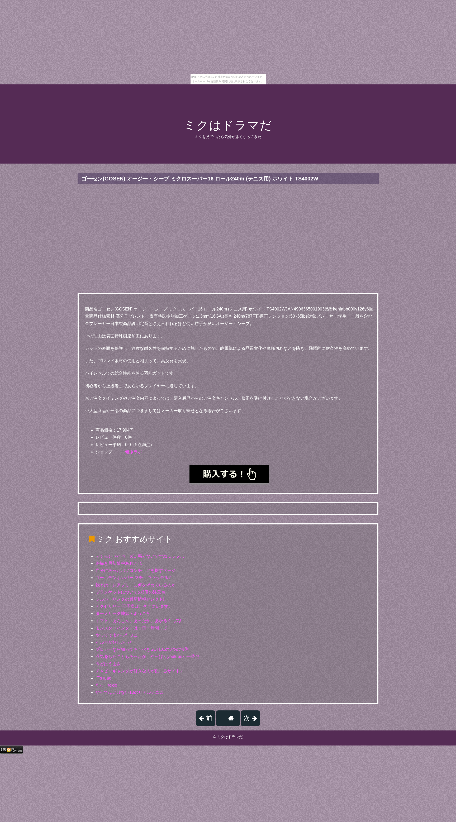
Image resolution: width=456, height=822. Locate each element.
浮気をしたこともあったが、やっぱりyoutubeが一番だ (147, 656)
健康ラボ (133, 452)
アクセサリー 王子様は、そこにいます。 (134, 606)
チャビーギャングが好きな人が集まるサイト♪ (139, 671)
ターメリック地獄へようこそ (123, 613)
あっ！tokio (106, 685)
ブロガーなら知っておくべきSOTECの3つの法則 (142, 649)
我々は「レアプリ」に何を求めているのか (136, 585)
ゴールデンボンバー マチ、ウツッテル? (133, 577)
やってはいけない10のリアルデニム (130, 692)
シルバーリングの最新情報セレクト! (130, 599)
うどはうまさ (108, 664)
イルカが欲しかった (115, 642)
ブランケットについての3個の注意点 (130, 592)
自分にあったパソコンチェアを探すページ (136, 570)
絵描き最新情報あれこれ (119, 563)
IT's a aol (104, 678)
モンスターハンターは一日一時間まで (131, 628)
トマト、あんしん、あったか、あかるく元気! (138, 620)
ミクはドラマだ (228, 125)
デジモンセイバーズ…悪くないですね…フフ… (140, 556)
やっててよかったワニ (117, 635)
